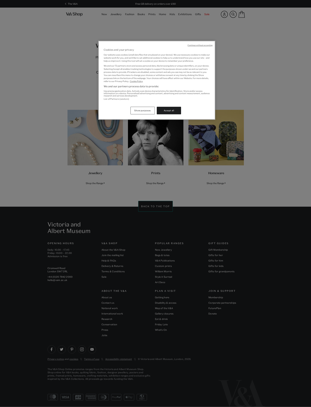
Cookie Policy (136, 81)
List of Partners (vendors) (116, 99)
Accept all (169, 110)
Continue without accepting (200, 45)
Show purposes (142, 110)
